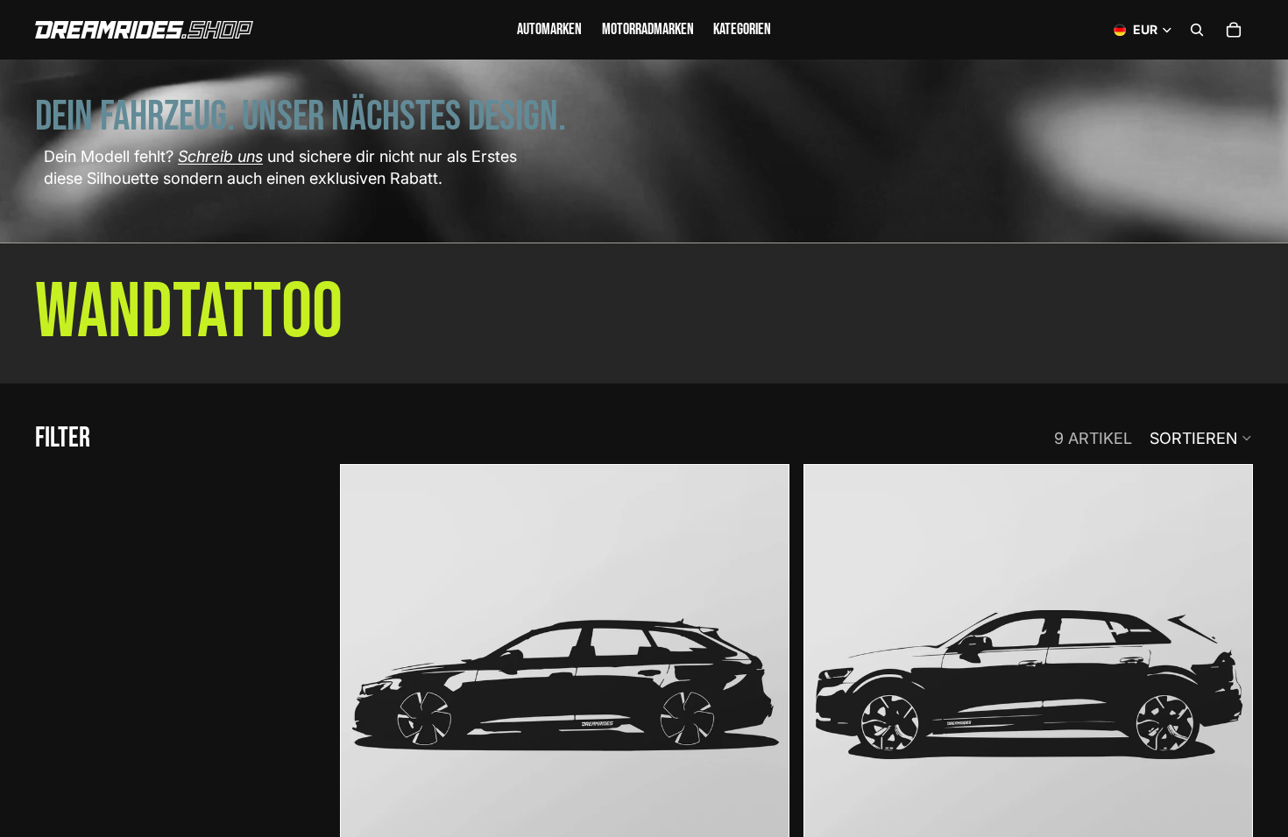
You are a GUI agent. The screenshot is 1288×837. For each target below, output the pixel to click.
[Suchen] (1197, 30)
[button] (1201, 437)
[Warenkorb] (1233, 30)
